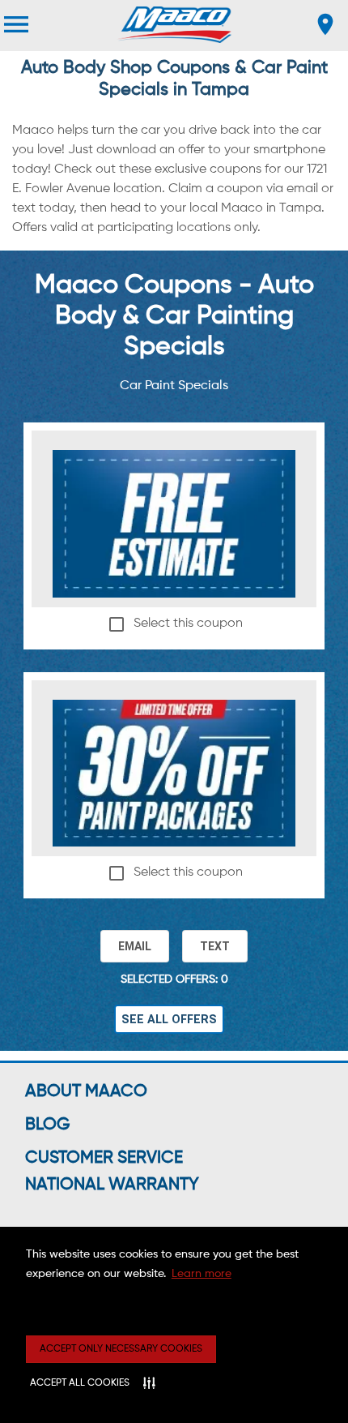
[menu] (16, 24)
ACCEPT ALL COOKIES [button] (79, 1383)
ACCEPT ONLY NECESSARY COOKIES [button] (121, 1349)
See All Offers (169, 1020)
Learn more (201, 1273)
